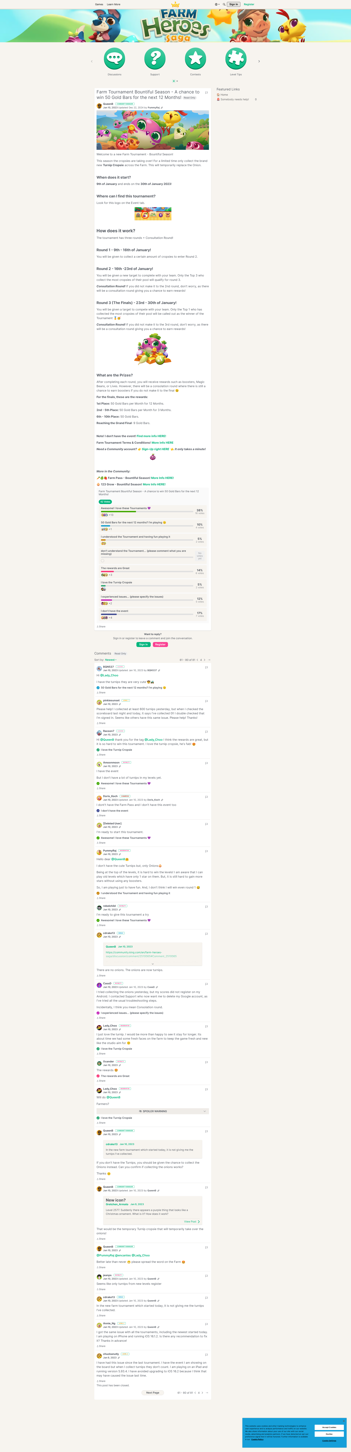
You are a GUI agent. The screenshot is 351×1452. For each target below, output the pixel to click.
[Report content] (206, 92)
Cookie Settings (329, 1441)
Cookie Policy (257, 1439)
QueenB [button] (108, 103)
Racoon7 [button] (108, 731)
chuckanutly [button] (111, 1354)
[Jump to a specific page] (209, 660)
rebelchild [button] (109, 906)
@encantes (123, 1255)
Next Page (152, 1392)
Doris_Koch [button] (110, 796)
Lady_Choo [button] (110, 1025)
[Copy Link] (161, 107)
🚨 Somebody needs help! (237, 99)
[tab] (174, 81)
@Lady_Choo (109, 675)
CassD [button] (107, 983)
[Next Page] (204, 660)
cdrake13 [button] (109, 933)
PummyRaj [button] (154, 107)
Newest (110, 660)
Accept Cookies (329, 1427)
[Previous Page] (197, 660)
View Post (190, 1221)
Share (101, 626)
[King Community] (175, 4)
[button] (99, 106)
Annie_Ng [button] (109, 1323)
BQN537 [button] (108, 666)
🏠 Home (222, 94)
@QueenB (107, 739)
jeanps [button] (107, 1275)
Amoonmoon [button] (111, 762)
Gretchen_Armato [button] (117, 1204)
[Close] (344, 1421)
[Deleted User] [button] (112, 823)
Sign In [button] (143, 644)
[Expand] (152, 964)
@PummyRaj (105, 1255)
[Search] (224, 4)
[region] (294, 1433)
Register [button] (160, 644)
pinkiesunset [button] (111, 700)
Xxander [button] (108, 1061)
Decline (329, 1434)
